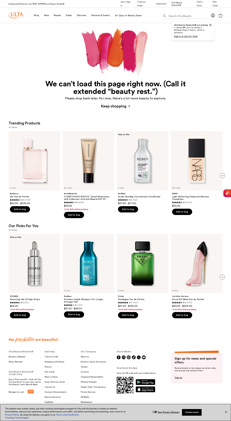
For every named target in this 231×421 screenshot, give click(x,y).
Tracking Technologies (17, 418)
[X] (210, 25)
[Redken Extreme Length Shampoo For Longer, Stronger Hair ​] (88, 272)
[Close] (226, 412)
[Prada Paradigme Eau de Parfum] (142, 272)
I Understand (192, 412)
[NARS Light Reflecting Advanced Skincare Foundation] (196, 169)
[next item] (222, 175)
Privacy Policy (12, 415)
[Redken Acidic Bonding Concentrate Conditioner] (142, 168)
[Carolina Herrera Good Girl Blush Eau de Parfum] (196, 272)
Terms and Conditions (67, 415)
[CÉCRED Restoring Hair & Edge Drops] (34, 272)
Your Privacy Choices (168, 412)
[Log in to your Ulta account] (213, 15)
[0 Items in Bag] (220, 15)
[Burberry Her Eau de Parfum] (34, 168)
